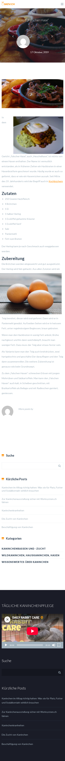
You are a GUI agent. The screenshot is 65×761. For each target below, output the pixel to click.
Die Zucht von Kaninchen (15, 518)
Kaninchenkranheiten (13, 510)
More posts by (25, 409)
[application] (32, 631)
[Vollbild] (59, 645)
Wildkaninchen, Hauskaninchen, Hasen (31, 555)
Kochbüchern (56, 181)
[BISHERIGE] (13, 36)
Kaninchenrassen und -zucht (24, 548)
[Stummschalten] (53, 645)
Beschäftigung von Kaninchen (17, 527)
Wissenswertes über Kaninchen (25, 562)
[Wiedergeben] (6, 645)
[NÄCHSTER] (52, 36)
